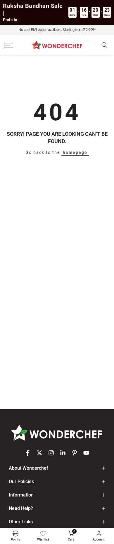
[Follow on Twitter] (39, 452)
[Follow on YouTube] (86, 452)
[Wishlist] (43, 533)
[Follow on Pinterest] (74, 452)
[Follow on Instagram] (51, 452)
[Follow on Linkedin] (63, 452)
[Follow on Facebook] (28, 452)
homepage (75, 152)
